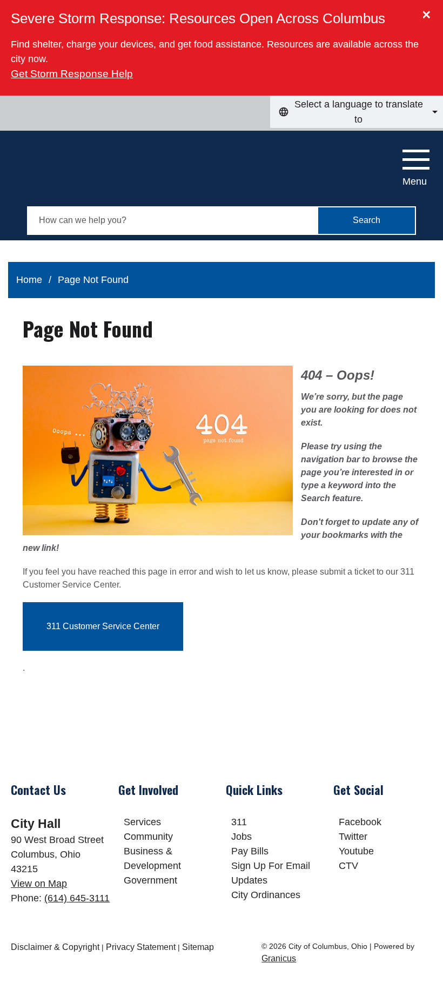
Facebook (360, 822)
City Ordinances (265, 894)
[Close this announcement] (430, 12)
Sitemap (198, 947)
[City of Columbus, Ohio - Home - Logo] (68, 163)
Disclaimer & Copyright (55, 947)
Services (142, 822)
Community (148, 836)
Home (29, 279)
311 (239, 822)
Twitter (353, 836)
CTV (348, 865)
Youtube (356, 851)
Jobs (241, 836)
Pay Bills (250, 851)
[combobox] (356, 112)
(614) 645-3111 (77, 898)
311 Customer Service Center (102, 626)
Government (150, 880)
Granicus (278, 958)
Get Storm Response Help (72, 73)
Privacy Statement (141, 947)
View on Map (39, 883)
